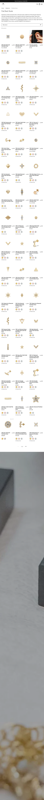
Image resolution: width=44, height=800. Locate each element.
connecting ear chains (22, 19)
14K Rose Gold (5, 51)
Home (2, 8)
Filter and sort (5, 24)
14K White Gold (8, 51)
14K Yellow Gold (2, 51)
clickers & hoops (4, 19)
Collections (7, 8)
